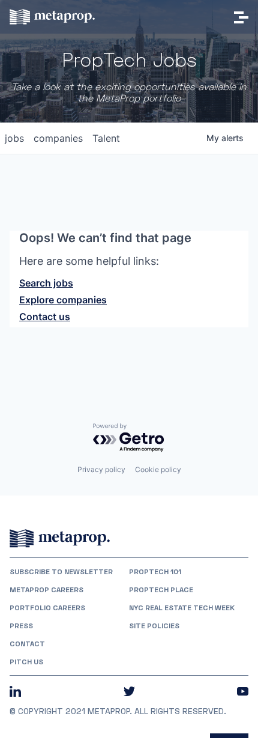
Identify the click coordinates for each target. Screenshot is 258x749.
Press (21, 626)
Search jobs (46, 283)
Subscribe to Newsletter (61, 572)
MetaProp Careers (46, 590)
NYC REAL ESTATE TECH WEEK (182, 608)
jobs (14, 138)
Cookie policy (158, 469)
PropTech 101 (155, 572)
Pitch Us (26, 662)
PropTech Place (161, 590)
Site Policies (154, 626)
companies (58, 138)
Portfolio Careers (47, 608)
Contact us (44, 317)
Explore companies (63, 300)
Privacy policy (101, 469)
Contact (27, 644)
